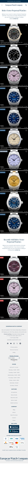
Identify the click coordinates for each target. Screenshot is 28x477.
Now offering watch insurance (14, 1)
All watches (14, 392)
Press (14, 420)
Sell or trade (14, 400)
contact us (15, 18)
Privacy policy (14, 347)
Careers (14, 417)
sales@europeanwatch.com (14, 339)
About (14, 412)
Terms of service (14, 349)
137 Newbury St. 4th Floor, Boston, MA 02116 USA (14, 332)
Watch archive (14, 402)
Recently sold (14, 397)
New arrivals (14, 394)
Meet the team (14, 415)
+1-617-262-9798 (14, 337)
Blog (14, 409)
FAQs (14, 352)
